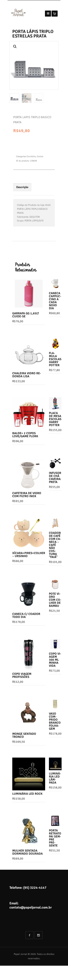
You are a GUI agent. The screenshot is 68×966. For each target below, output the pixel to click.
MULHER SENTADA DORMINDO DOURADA (27, 852)
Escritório (31, 156)
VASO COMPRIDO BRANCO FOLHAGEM (55, 721)
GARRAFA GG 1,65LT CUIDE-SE (25, 315)
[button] (15, 46)
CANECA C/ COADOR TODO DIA (26, 615)
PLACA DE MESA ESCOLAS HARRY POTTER (55, 419)
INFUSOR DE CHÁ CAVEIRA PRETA (55, 477)
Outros (40, 156)
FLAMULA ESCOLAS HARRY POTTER (55, 359)
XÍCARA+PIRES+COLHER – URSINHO (28, 554)
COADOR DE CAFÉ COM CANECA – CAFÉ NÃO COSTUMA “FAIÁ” (55, 545)
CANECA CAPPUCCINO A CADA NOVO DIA (55, 300)
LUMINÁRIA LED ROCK (27, 794)
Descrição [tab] (22, 187)
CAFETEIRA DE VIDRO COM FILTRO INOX (26, 494)
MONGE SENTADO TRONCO (24, 735)
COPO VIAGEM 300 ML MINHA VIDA (55, 660)
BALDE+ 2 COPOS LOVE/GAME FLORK (25, 434)
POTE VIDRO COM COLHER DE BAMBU (55, 600)
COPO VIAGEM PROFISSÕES (21, 675)
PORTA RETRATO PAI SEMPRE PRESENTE (55, 838)
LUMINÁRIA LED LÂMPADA (55, 778)
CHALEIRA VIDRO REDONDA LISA (26, 374)
